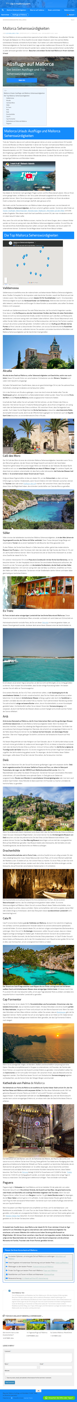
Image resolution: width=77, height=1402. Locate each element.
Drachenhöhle (10, 114)
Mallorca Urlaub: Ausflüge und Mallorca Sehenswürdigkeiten (24, 93)
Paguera (8, 123)
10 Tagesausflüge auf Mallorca (37, 1332)
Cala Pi (8, 116)
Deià (7, 112)
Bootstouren (61, 1012)
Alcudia (8, 100)
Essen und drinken (54, 10)
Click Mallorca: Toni (12, 33)
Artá (7, 109)
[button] (59, 1398)
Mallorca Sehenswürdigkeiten (16, 10)
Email (42, 1364)
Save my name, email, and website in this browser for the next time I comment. (29, 1378)
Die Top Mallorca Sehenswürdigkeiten (16, 96)
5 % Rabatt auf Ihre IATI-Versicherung (35, 1278)
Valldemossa (10, 98)
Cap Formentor (10, 119)
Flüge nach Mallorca (50, 1270)
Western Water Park (13, 1216)
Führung (25, 1172)
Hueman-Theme (28, 1398)
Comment (8, 1351)
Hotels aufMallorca (61, 1263)
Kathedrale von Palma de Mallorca (16, 121)
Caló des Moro (10, 103)
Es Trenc (8, 107)
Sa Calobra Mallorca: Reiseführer (61, 1332)
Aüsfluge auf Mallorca (19, 15)
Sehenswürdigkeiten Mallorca (14, 20)
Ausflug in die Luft (29, 484)
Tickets (69, 1172)
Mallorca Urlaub (69, 10)
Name (7, 1364)
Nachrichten (5, 15)
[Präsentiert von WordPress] (11, 1398)
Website (7, 1370)
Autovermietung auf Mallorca (43, 1267)
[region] (38, 71)
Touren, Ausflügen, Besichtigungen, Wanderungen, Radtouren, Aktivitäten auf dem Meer (34, 211)
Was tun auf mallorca (37, 10)
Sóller (8, 105)
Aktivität (45, 623)
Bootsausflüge (49, 1274)
